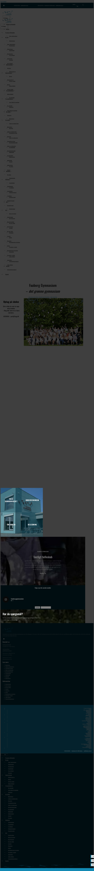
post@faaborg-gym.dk (87, 750)
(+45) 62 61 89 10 (67, 750)
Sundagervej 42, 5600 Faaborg (77, 750)
